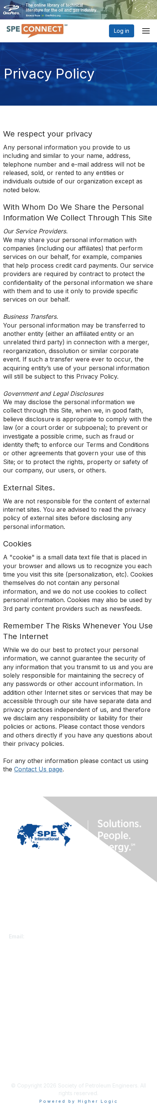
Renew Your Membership (40, 986)
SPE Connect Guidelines (39, 1066)
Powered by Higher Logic (78, 1101)
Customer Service (31, 929)
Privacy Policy (26, 1059)
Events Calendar (29, 1001)
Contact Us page (38, 769)
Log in (121, 30)
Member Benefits (30, 994)
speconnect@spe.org (54, 936)
